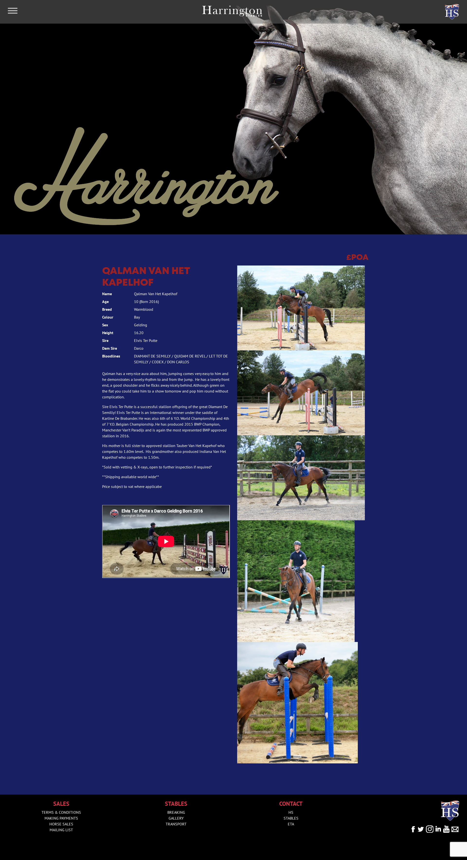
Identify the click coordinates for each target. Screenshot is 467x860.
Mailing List (61, 829)
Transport (176, 824)
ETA (291, 824)
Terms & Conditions (61, 812)
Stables (291, 818)
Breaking (176, 812)
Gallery (176, 818)
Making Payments (61, 818)
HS (290, 812)
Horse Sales (61, 824)
